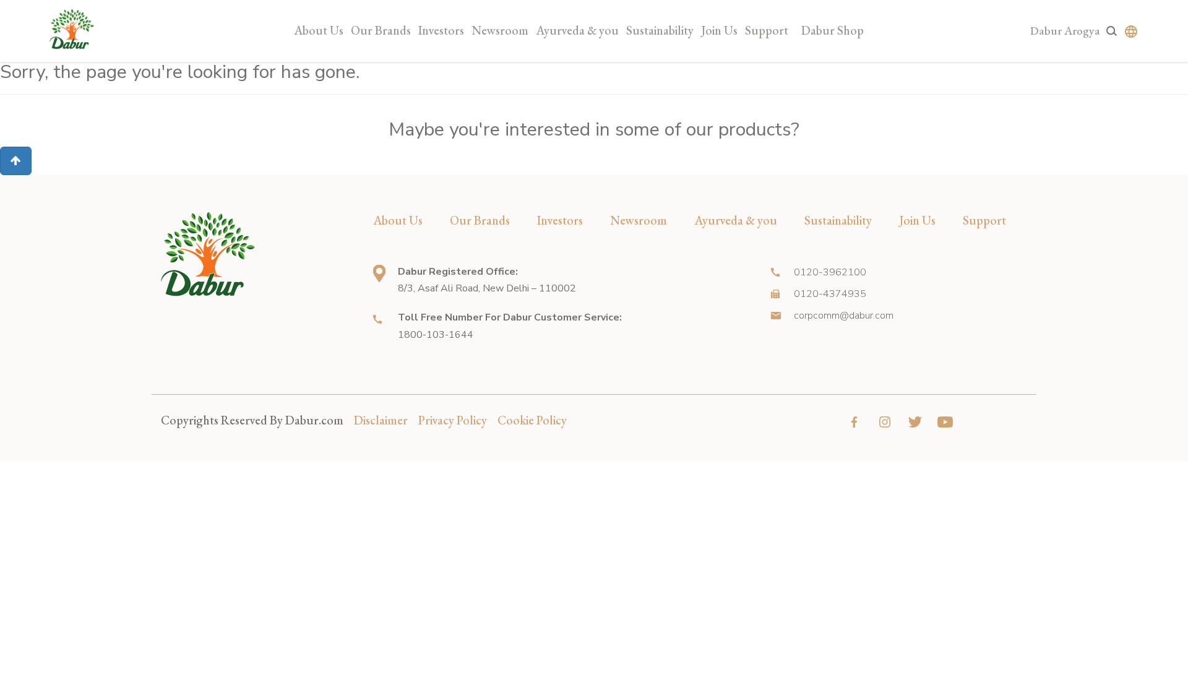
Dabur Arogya (1065, 30)
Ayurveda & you (577, 30)
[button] (16, 161)
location (379, 273)
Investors (441, 30)
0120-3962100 (830, 272)
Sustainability (660, 30)
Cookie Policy (532, 420)
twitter (915, 421)
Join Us (719, 30)
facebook (854, 421)
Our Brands (381, 30)
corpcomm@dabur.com (843, 315)
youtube (945, 421)
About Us (318, 30)
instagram (884, 421)
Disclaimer (381, 420)
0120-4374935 (830, 294)
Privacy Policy (452, 420)
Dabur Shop (832, 30)
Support (766, 30)
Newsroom (499, 30)
